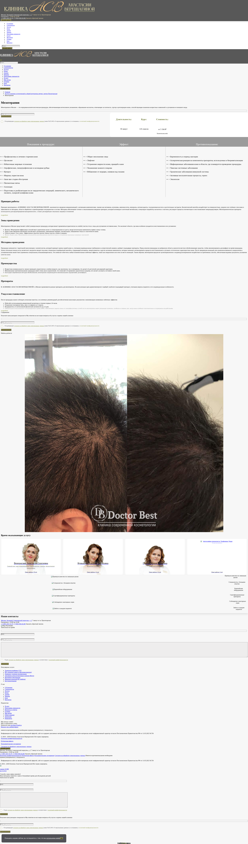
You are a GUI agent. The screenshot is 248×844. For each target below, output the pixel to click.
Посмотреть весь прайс (162, 133)
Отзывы (124, 843)
